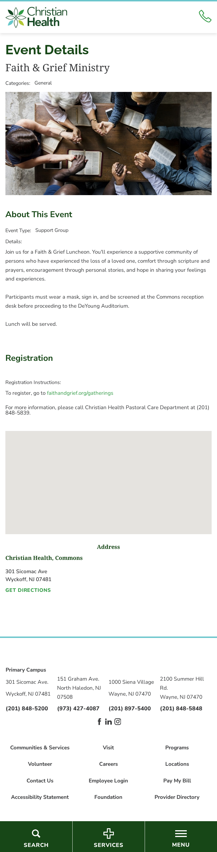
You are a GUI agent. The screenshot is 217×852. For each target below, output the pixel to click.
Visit (108, 747)
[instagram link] (117, 721)
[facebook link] (99, 721)
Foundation (108, 797)
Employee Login (108, 781)
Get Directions (28, 590)
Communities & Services (40, 747)
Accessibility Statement (40, 797)
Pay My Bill (177, 781)
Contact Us (40, 781)
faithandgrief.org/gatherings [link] (80, 393)
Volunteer (40, 764)
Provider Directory (177, 797)
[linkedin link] (108, 721)
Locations (177, 764)
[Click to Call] (205, 17)
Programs (177, 747)
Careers (108, 764)
